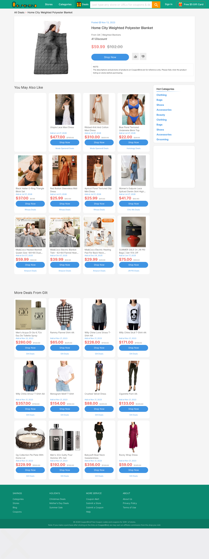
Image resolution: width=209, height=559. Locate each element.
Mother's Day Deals (59, 503)
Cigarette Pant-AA (128, 393)
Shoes (160, 104)
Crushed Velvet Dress (95, 393)
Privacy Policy (130, 503)
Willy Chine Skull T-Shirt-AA (132, 332)
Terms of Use (129, 507)
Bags (159, 99)
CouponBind (103, 525)
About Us (127, 499)
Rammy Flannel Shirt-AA (62, 332)
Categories (65, 4)
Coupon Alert (92, 499)
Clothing (162, 94)
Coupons (17, 511)
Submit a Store (93, 503)
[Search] (156, 4)
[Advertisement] (30, 121)
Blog (15, 507)
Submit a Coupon (94, 507)
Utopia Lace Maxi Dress (62, 127)
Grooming (162, 139)
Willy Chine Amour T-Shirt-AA (30, 393)
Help (88, 511)
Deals (85, 4)
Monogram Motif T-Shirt (62, 393)
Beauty (161, 114)
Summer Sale (56, 507)
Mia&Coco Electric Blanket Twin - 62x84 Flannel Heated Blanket (64, 252)
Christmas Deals (57, 499)
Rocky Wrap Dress (128, 455)
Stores (49, 4)
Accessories (164, 109)
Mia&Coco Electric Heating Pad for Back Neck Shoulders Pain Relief (98, 252)
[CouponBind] (26, 4)
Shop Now (110, 57)
